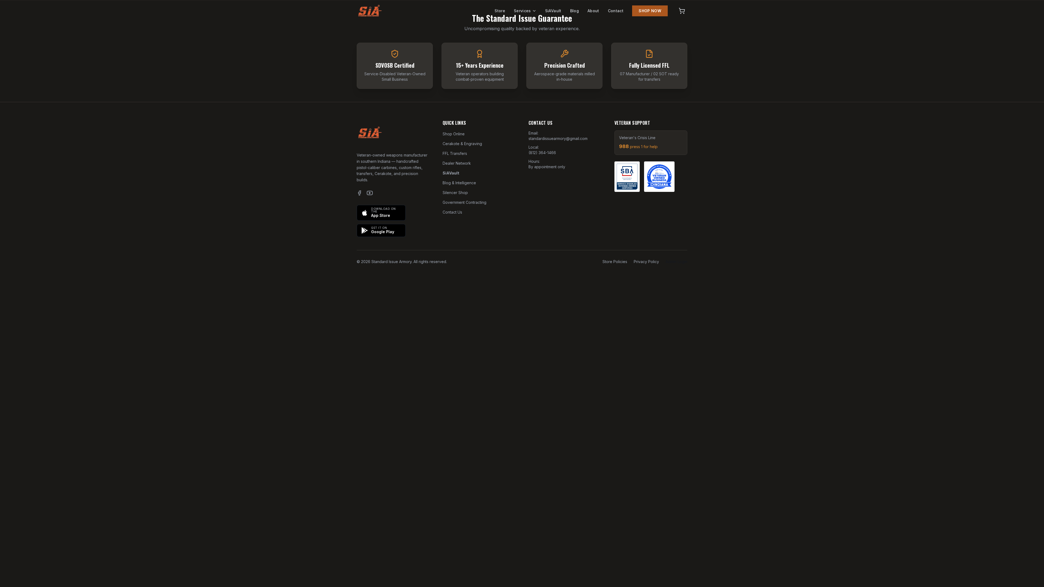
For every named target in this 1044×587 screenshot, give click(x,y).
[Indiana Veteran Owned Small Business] (659, 176)
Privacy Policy (646, 261)
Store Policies (614, 261)
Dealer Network (457, 163)
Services (522, 10)
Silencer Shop (455, 192)
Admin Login (676, 261)
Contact (615, 10)
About (593, 10)
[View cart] (681, 10)
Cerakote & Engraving (462, 143)
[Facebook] (359, 193)
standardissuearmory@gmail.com (558, 138)
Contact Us (452, 212)
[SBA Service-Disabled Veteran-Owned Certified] (627, 176)
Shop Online (454, 134)
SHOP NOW (650, 10)
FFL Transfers (455, 153)
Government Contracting (464, 202)
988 (638, 146)
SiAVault (553, 10)
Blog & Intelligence (459, 182)
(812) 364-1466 (542, 152)
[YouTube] (369, 193)
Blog (574, 10)
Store (500, 10)
